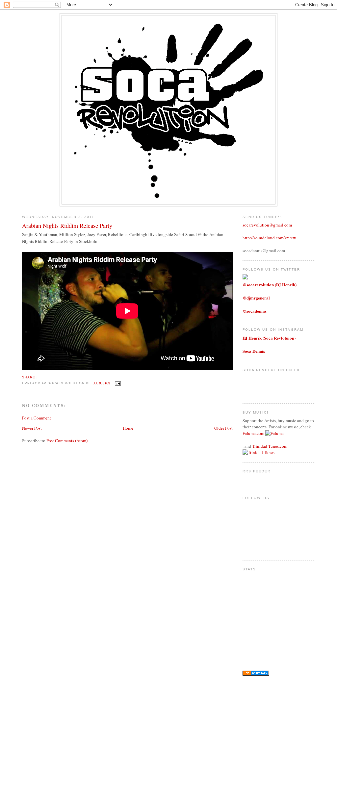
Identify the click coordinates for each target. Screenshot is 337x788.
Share (28, 377)
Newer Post (32, 428)
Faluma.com (253, 433)
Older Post (223, 428)
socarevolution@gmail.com (267, 225)
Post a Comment (36, 418)
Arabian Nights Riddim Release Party (67, 225)
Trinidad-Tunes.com (269, 446)
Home (128, 428)
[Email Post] (117, 383)
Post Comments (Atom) (67, 440)
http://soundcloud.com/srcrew (269, 238)
